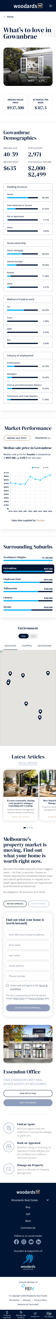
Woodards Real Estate (24, 1200)
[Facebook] (16, 1241)
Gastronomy (45, 645)
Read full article (21, 816)
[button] (26, 703)
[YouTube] (31, 1241)
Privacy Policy (19, 998)
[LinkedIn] (38, 1241)
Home (10, 16)
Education (10, 645)
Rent (28, 1221)
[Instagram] (23, 1241)
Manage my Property (30, 1165)
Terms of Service (36, 998)
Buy (28, 1207)
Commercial (28, 1228)
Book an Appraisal (28, 1143)
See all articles (28, 762)
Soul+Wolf (33, 1304)
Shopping (27, 645)
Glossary (27, 1300)
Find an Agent (26, 1124)
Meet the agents (28, 1102)
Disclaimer (14, 1300)
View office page (28, 1093)
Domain (40, 520)
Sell (28, 1214)
